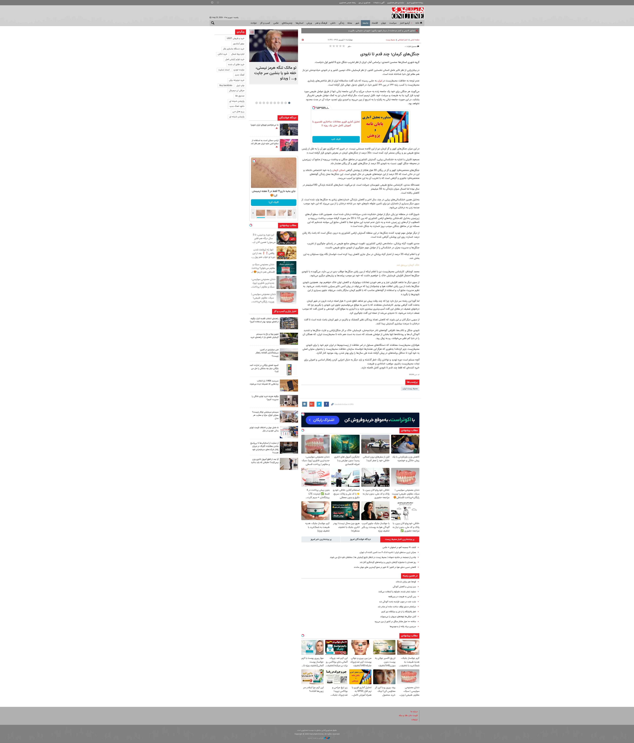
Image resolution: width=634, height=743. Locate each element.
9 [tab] (260, 103)
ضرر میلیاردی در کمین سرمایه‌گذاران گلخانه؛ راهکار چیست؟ (267, 353)
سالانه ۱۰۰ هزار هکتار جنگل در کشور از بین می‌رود (395, 621)
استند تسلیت (223, 69)
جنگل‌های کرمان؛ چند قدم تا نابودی (389, 54)
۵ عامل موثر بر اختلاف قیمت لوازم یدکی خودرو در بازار (264, 429)
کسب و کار (265, 23)
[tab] (399, 539)
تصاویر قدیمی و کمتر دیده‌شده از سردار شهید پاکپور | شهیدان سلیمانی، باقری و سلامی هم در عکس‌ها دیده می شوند (365, 30)
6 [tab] (271, 103)
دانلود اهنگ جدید (236, 106)
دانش (332, 23)
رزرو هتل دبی (238, 111)
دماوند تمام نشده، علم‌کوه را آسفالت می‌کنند (397, 591)
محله (349, 23)
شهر (357, 23)
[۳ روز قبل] (289, 464)
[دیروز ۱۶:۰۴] (289, 385)
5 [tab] (274, 103)
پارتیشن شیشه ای (236, 101)
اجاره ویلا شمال (237, 54)
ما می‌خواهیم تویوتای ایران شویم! (265, 125)
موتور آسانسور (238, 43)
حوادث (254, 23)
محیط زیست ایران (410, 388)
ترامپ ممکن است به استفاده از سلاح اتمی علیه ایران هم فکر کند (265, 142)
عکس (276, 23)
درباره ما (414, 711)
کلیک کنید (336, 139)
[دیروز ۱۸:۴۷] (289, 145)
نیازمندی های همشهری (395, 2)
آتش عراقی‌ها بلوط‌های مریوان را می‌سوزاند (398, 616)
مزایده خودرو (239, 69)
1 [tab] (289, 103)
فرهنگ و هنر (321, 23)
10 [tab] (257, 103)
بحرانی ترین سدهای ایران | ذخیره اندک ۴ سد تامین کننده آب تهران (388, 552)
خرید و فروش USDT (235, 38)
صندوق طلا (239, 96)
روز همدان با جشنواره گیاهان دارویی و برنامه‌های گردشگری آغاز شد (388, 562)
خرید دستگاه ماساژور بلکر (233, 49)
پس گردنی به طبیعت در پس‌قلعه (402, 596)
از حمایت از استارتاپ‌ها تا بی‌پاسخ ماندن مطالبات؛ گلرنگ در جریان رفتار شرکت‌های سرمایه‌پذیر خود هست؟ (264, 448)
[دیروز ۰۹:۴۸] (289, 448)
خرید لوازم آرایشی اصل (234, 59)
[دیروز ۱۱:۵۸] (289, 417)
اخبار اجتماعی (403, 39)
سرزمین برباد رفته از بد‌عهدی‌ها (403, 626)
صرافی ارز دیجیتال (236, 90)
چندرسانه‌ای (287, 23)
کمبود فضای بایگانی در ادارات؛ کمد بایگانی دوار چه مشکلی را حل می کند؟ (264, 368)
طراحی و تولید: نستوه (316, 738)
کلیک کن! (274, 202)
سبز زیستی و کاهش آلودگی (404, 586)
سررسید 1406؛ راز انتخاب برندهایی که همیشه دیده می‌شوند (264, 382)
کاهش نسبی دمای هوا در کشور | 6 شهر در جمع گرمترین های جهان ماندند (385, 567)
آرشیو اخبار (405, 23)
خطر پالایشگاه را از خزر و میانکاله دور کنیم (398, 611)
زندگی (341, 23)
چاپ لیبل (240, 85)
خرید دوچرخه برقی (236, 80)
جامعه (365, 23)
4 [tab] (278, 103)
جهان (383, 23)
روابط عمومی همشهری (347, 2)
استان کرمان (338, 170)
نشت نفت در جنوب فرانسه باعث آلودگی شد (397, 601)
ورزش (309, 23)
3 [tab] (281, 103)
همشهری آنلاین (406, 13)
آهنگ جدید (239, 75)
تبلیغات (414, 719)
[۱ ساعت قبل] (289, 323)
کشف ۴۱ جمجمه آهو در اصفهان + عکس (399, 547)
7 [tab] (267, 103)
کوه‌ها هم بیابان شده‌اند (406, 582)
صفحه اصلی (414, 39)
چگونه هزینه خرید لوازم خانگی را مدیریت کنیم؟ (265, 398)
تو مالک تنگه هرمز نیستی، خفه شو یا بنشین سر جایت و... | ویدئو (275, 73)
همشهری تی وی (364, 2)
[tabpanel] (273, 56)
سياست (393, 23)
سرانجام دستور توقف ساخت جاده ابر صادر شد (397, 606)
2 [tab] (285, 103)
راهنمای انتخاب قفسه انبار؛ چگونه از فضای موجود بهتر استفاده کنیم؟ (264, 320)
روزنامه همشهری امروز (415, 2)
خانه (417, 23)
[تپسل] (313, 107)
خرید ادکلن (222, 54)
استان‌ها (299, 23)
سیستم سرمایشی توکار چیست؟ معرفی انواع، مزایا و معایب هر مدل (265, 415)
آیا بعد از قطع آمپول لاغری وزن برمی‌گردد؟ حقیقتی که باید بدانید (265, 461)
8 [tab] (263, 103)
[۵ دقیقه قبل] (273, 45)
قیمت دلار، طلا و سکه (408, 715)
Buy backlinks (225, 85)
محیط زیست (390, 39)
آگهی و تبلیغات (379, 2)
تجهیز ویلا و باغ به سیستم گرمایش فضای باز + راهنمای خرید (264, 336)
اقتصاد (375, 23)
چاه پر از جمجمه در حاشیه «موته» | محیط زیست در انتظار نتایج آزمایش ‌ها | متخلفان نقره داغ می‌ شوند (373, 557)
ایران (380, 81)
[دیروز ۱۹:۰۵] (289, 130)
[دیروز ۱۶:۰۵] (289, 339)
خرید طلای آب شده (236, 64)
